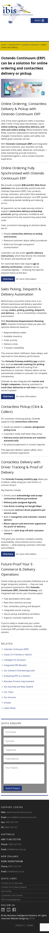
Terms (30, 925)
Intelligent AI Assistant (15, 659)
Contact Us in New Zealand (14, 887)
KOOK (32, 918)
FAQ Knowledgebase (11, 899)
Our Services (10, 697)
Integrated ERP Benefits (15, 665)
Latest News (10, 708)
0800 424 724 (14, 866)
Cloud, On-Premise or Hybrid (17, 654)
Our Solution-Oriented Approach (19, 670)
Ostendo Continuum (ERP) (16, 649)
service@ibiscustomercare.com (21, 817)
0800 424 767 (11, 827)
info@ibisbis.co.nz (15, 871)
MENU (38, 20)
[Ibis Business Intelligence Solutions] (17, 13)
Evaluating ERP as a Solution (17, 675)
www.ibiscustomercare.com (19, 812)
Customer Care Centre (12, 895)
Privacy (20, 925)
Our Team (8, 692)
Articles (7, 702)
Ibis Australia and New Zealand (18, 686)
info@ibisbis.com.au (16, 849)
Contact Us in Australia (12, 883)
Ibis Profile (6, 891)
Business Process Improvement (19, 681)
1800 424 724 (14, 844)
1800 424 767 (11, 822)
